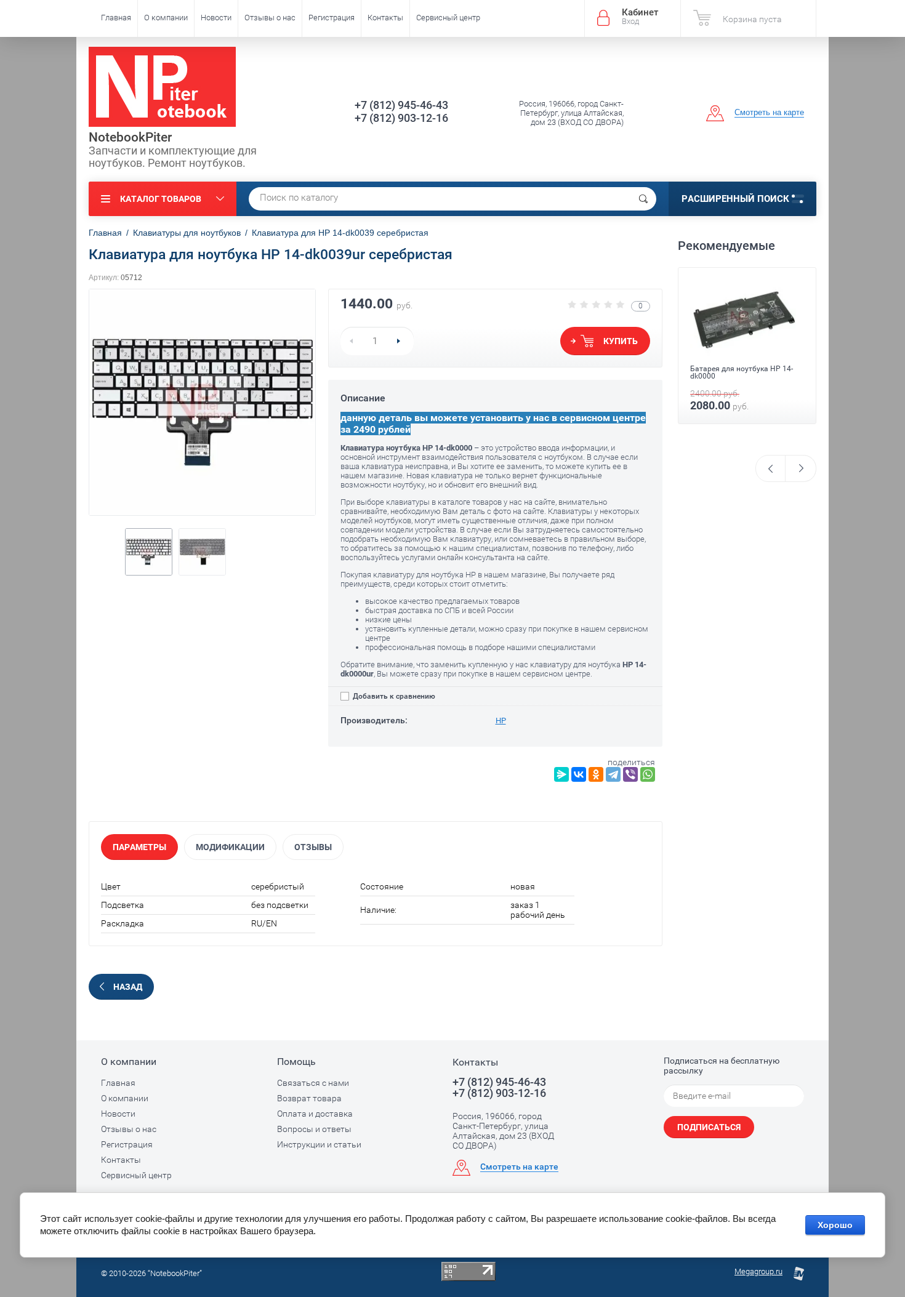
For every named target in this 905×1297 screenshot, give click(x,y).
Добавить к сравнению (393, 696)
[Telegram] (613, 774)
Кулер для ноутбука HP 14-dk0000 (737, 391)
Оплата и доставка (315, 1113)
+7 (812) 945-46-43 (401, 104)
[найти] (643, 199)
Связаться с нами (313, 1083)
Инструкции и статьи (319, 1144)
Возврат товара (309, 1098)
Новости (216, 17)
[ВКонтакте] (578, 774)
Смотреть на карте (769, 112)
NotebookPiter (130, 137)
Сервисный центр (448, 17)
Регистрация (331, 17)
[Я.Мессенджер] (561, 774)
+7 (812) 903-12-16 (401, 117)
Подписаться (709, 1127)
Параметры (139, 847)
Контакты (385, 17)
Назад (127, 987)
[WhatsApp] (647, 774)
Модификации (230, 847)
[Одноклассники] (596, 774)
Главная (116, 17)
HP (501, 720)
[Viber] (630, 774)
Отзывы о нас (270, 17)
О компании (166, 17)
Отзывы (313, 847)
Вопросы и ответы (314, 1129)
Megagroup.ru (758, 1271)
